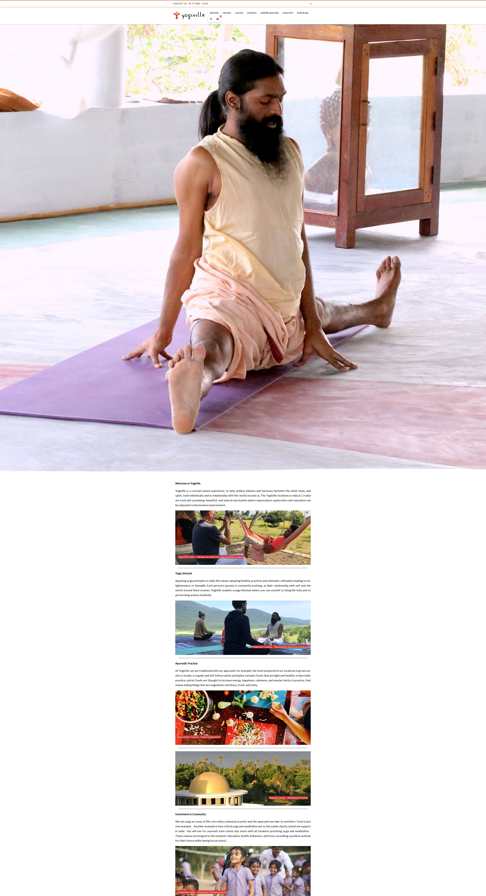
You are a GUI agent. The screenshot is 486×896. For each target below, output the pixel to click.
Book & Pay (302, 13)
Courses (239, 13)
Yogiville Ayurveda (269, 13)
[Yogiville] (189, 22)
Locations (252, 13)
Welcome (214, 13)
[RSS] (310, 4)
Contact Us (180, 3)
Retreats (227, 13)
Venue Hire (287, 13)
